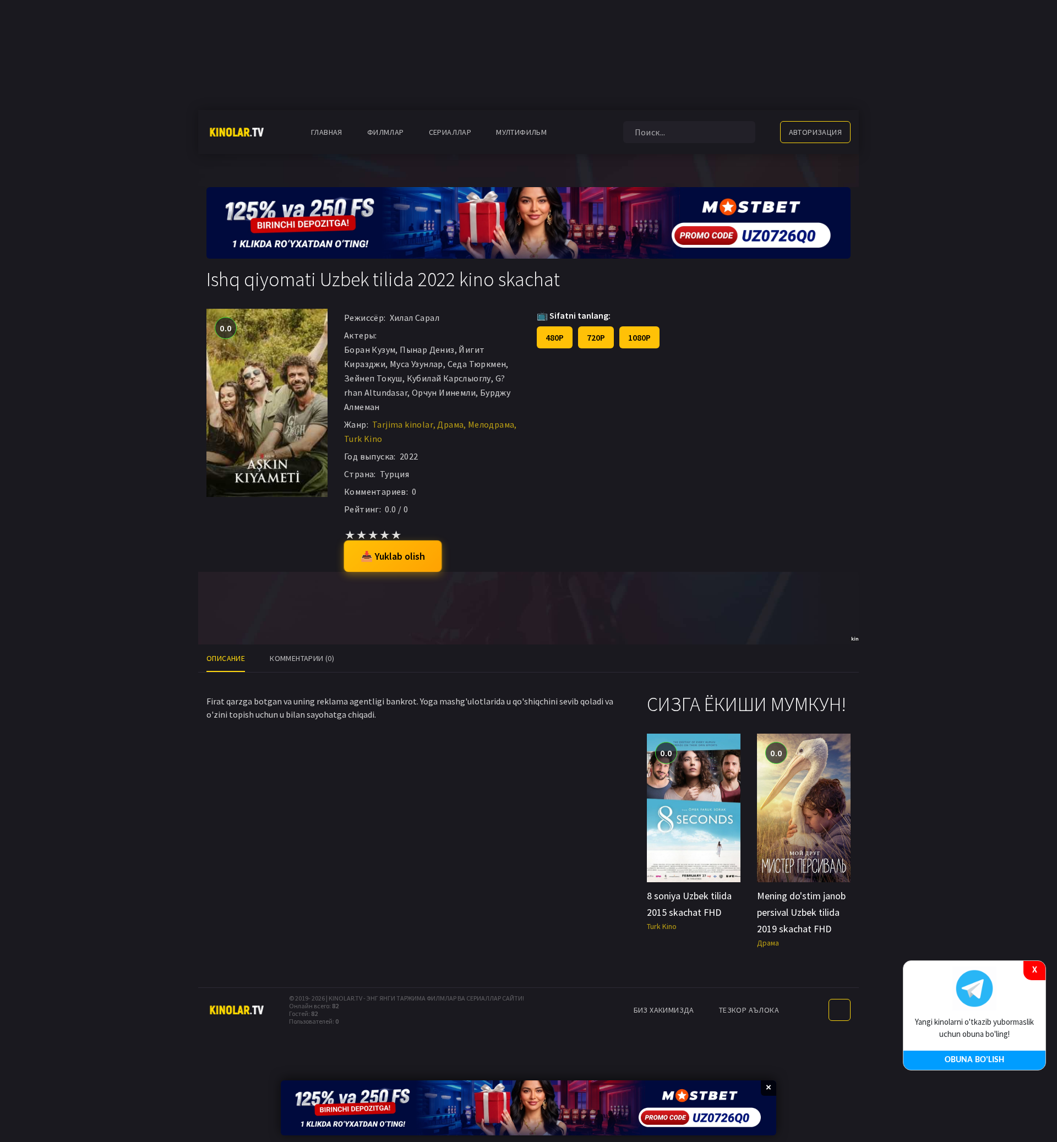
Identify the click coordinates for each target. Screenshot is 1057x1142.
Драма (450, 424)
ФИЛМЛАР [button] (385, 132)
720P (596, 337)
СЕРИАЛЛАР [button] (450, 132)
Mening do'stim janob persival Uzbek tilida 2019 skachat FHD (801, 912)
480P (555, 337)
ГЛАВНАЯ (326, 132)
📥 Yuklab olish (393, 556)
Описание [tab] (225, 658)
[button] (576, 132)
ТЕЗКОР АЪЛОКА (749, 1010)
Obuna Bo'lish (974, 1060)
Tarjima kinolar (402, 424)
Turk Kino (363, 438)
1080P (639, 337)
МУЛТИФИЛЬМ (521, 132)
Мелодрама (491, 424)
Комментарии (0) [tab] (302, 658)
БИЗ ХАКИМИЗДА (664, 1010)
